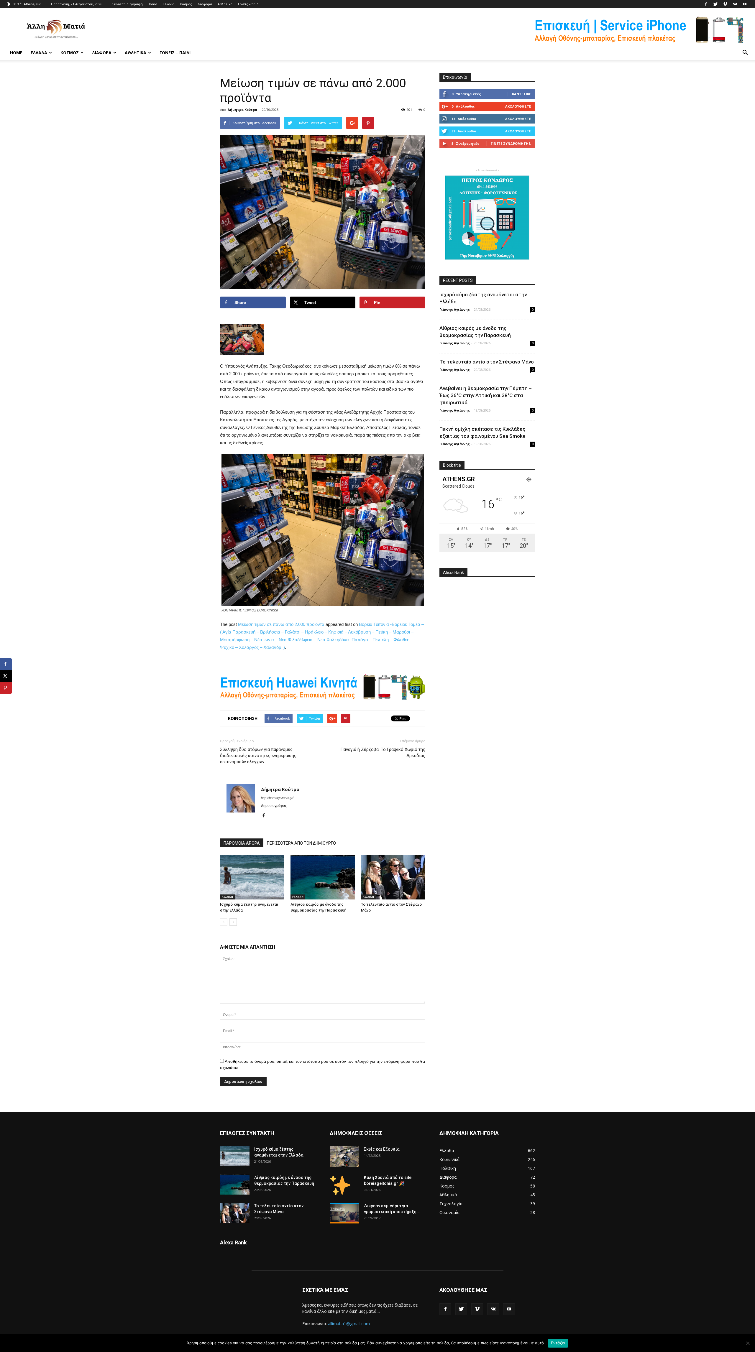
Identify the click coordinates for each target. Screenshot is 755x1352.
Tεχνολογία (450, 1203)
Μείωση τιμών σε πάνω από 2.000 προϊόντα (281, 624)
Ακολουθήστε (518, 106)
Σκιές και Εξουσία (382, 1149)
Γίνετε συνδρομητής (511, 143)
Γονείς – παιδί (249, 4)
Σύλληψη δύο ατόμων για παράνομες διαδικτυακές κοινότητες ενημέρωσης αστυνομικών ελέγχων (258, 755)
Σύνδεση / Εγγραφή (127, 4)
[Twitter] (715, 4)
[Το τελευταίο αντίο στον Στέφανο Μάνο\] (393, 877)
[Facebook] (705, 4)
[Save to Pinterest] (6, 688)
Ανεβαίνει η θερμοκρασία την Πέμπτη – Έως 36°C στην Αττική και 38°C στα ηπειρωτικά (485, 395)
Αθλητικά (225, 4)
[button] (745, 53)
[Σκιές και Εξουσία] (344, 1156)
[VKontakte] (735, 4)
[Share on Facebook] (6, 664)
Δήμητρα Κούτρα (242, 109)
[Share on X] (6, 676)
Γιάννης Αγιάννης (454, 309)
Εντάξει (558, 1343)
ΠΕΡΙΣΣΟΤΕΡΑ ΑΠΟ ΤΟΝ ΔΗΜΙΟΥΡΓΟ (301, 843)
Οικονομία (449, 1212)
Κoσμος (186, 4)
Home (152, 4)
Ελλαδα (168, 4)
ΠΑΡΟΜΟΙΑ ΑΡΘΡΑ (242, 843)
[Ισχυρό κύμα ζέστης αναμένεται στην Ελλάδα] (252, 877)
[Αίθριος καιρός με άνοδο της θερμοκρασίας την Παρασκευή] (322, 877)
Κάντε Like (521, 94)
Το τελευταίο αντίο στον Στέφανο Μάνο (486, 362)
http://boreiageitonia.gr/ (277, 798)
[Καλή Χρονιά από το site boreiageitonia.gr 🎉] (340, 1185)
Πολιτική (447, 1168)
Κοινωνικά (449, 1159)
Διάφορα (205, 4)
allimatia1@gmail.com (349, 1323)
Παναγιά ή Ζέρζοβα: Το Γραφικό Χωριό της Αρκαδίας (382, 752)
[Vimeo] (725, 4)
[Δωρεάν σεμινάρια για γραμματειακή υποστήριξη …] (344, 1213)
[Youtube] (744, 4)
